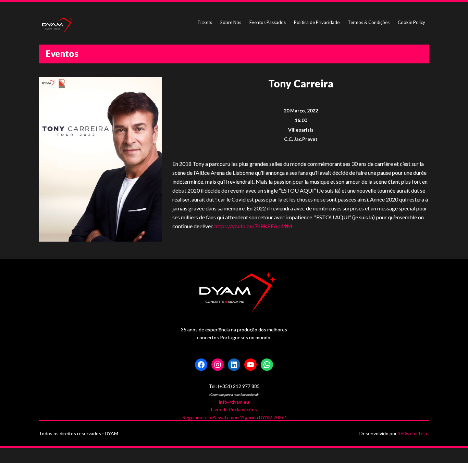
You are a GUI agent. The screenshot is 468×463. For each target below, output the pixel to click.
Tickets (204, 22)
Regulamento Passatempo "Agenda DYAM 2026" (234, 417)
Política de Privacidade (317, 22)
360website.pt (413, 433)
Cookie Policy (411, 22)
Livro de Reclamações (234, 409)
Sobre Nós (230, 22)
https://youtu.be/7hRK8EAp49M (253, 226)
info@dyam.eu (234, 402)
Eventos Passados (267, 22)
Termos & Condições (369, 22)
